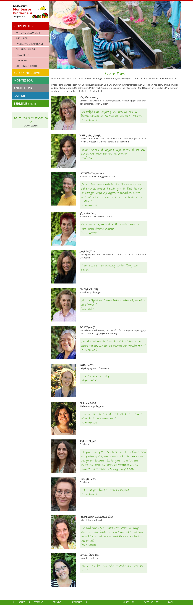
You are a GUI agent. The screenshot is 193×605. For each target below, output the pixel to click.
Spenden (57, 602)
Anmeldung (23, 88)
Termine (25, 103)
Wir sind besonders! (28, 32)
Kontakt (77, 602)
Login (171, 602)
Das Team (21, 60)
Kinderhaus (23, 26)
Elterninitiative (27, 72)
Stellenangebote (26, 65)
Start (22, 602)
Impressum (128, 602)
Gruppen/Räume (25, 49)
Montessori (24, 80)
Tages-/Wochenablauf (29, 43)
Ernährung (23, 54)
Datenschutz (151, 602)
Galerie (20, 96)
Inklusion (22, 38)
